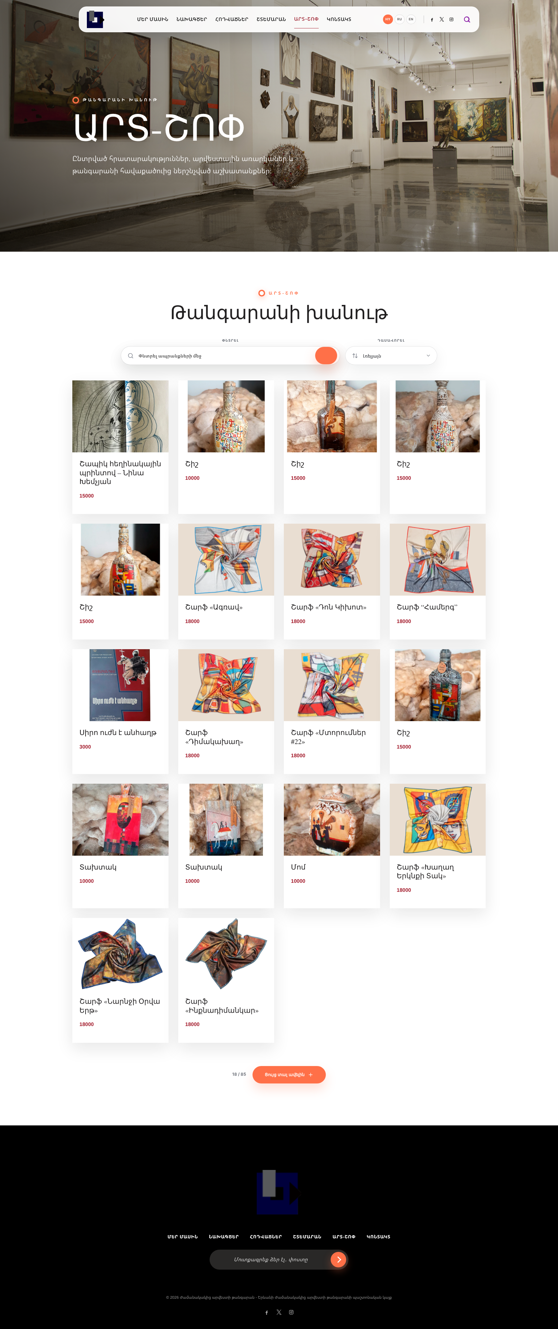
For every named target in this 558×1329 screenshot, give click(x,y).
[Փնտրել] (466, 19)
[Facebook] (432, 19)
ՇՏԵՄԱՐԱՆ (307, 1236)
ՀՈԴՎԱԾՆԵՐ (266, 1236)
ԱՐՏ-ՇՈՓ (344, 1236)
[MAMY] (96, 19)
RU (399, 19)
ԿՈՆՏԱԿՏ (378, 1236)
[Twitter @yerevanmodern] (442, 19)
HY (388, 19)
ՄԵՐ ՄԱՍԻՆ (183, 1236)
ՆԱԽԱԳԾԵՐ (224, 1236)
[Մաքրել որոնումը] (326, 355)
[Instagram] (451, 19)
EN (411, 19)
